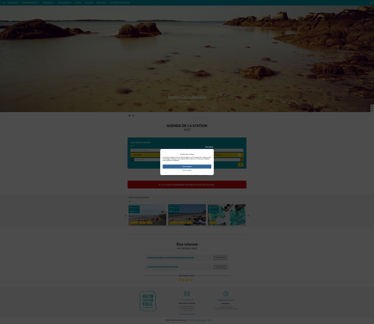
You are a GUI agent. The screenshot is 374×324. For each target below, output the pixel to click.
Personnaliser (187, 170)
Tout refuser (209, 147)
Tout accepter (187, 166)
